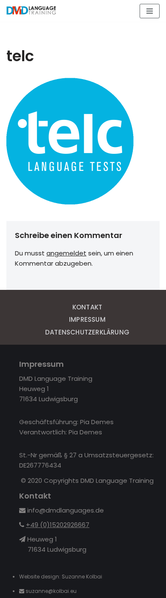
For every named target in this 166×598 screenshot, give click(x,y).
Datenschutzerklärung (87, 332)
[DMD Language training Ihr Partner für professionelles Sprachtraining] (31, 11)
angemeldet (66, 253)
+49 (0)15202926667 (57, 524)
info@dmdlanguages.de (65, 510)
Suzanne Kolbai (82, 576)
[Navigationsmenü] (150, 11)
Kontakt (87, 307)
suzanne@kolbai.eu (52, 591)
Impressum (87, 319)
